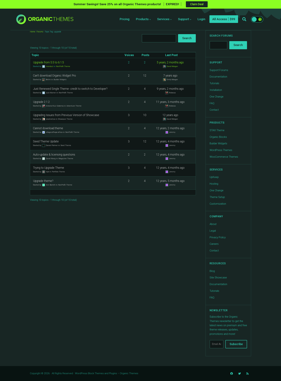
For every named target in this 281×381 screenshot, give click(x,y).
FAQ (212, 103)
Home (32, 32)
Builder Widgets (60, 79)
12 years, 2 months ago (170, 128)
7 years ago (170, 75)
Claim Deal (196, 4)
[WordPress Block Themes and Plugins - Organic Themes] (51, 20)
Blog (212, 271)
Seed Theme (66, 145)
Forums (40, 32)
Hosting (214, 183)
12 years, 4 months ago (170, 141)
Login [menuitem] (201, 19)
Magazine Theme (66, 158)
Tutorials (214, 83)
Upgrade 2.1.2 (41, 102)
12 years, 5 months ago (170, 181)
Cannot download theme (48, 128)
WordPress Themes (221, 150)
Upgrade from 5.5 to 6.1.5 (48, 62)
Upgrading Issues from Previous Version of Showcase (66, 115)
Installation (216, 90)
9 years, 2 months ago (170, 88)
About (213, 224)
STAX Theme (217, 130)
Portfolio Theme (58, 172)
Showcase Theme (65, 119)
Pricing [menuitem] (124, 19)
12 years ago (170, 115)
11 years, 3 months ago (170, 102)
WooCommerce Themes (224, 156)
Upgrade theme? (43, 181)
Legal (213, 230)
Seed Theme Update (46, 141)
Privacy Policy (218, 237)
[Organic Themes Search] (244, 19)
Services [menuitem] (163, 19)
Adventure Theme (74, 106)
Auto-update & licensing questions (54, 154)
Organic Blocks (218, 136)
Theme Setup (217, 197)
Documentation (218, 76)
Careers (214, 243)
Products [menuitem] (142, 19)
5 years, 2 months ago (170, 62)
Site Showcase (218, 277)
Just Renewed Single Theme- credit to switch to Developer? (70, 88)
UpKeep (214, 177)
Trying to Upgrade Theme (48, 167)
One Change (216, 96)
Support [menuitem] (183, 19)
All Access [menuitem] (219, 19)
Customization (218, 203)
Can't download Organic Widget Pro (54, 75)
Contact (214, 109)
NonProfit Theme (63, 66)
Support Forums (219, 70)
